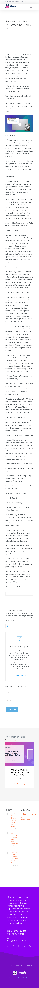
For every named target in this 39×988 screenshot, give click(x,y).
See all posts (11, 740)
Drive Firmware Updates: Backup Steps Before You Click (14, 839)
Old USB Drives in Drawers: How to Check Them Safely (19, 772)
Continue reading (19, 784)
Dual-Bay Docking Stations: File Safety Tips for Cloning (14, 858)
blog (16, 28)
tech (21, 817)
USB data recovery (25, 819)
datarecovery (29, 814)
